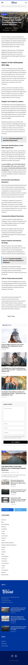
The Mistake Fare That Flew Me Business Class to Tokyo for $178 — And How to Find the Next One (13, 370)
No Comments (6, 30)
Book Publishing (5, 524)
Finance (3, 540)
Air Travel (5, 14)
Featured (3, 538)
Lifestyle (3, 551)
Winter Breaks (4, 574)
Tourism (3, 565)
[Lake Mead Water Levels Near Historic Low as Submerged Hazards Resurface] (14, 457)
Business (3, 526)
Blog (2, 522)
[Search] (26, 2)
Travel (3, 451)
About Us (3, 641)
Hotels (3, 549)
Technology (4, 558)
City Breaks (4, 529)
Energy (3, 533)
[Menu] (2, 2)
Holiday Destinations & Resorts (8, 545)
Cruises (3, 531)
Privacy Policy (4, 646)
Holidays (3, 547)
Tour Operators (5, 563)
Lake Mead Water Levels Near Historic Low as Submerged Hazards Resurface (13, 468)
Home (3, 6)
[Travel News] (14, 2)
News (2, 554)
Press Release (4, 556)
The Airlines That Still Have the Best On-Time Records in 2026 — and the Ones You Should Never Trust (13, 393)
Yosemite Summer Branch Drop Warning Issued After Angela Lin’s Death (18, 491)
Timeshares (4, 561)
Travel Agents (4, 570)
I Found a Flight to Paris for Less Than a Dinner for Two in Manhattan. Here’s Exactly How (12, 346)
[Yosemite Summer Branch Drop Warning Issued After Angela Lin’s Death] (5, 491)
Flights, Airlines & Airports (7, 542)
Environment (4, 535)
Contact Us (4, 643)
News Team (9, 28)
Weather (3, 572)
